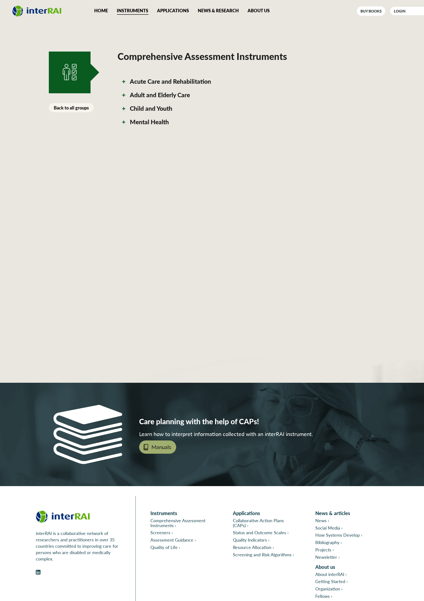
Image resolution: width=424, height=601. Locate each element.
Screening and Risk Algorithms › (263, 554)
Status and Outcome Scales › (261, 532)
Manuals (161, 447)
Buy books (371, 11)
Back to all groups (71, 108)
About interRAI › (331, 574)
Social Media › (329, 528)
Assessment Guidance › (173, 540)
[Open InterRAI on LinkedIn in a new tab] (38, 572)
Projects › (324, 549)
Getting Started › (331, 581)
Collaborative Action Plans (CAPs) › (258, 522)
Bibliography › (328, 542)
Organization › (329, 589)
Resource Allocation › (253, 547)
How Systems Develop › (338, 535)
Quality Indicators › (251, 540)
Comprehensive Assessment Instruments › (177, 522)
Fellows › (323, 596)
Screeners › (161, 532)
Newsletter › (327, 557)
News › (322, 520)
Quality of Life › (165, 547)
